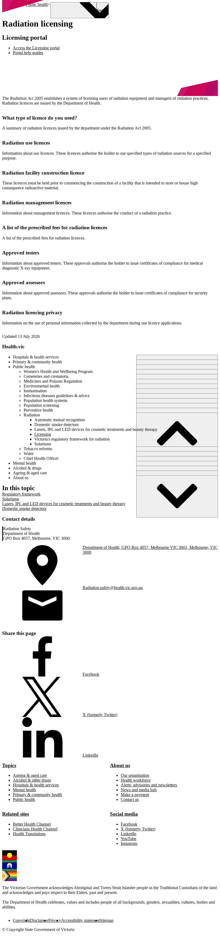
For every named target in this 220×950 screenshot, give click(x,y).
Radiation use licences (26, 143)
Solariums (10, 499)
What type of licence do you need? (39, 118)
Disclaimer (39, 920)
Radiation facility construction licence (43, 173)
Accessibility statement (80, 920)
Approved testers (20, 253)
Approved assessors (23, 282)
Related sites (15, 814)
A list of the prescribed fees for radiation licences (54, 227)
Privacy (54, 920)
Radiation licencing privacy (32, 312)
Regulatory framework (21, 494)
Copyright (21, 920)
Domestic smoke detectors (24, 508)
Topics (9, 765)
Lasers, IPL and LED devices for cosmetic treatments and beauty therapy (63, 503)
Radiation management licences (36, 202)
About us (120, 765)
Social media (124, 814)
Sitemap (106, 920)
